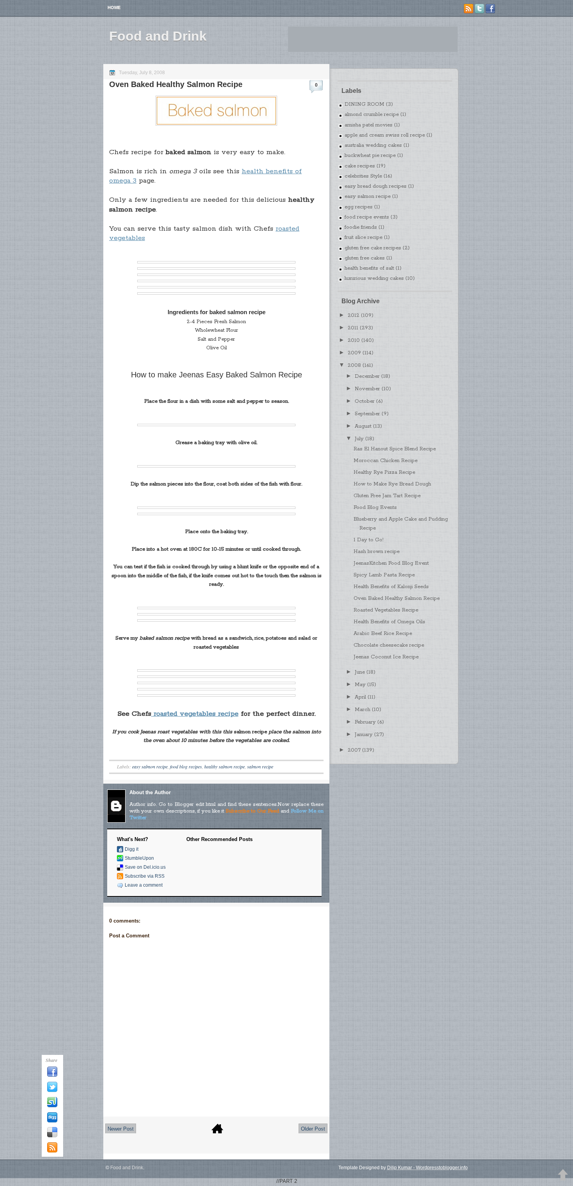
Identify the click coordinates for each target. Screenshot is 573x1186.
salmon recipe (260, 766)
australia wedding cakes (373, 145)
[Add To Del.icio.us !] (52, 1136)
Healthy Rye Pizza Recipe (384, 472)
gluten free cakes (365, 258)
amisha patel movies (369, 125)
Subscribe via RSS (144, 876)
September (367, 414)
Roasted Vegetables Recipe (386, 610)
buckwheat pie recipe (370, 155)
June (360, 672)
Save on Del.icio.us (145, 867)
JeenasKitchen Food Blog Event (391, 563)
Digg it (131, 849)
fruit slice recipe (363, 237)
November (367, 389)
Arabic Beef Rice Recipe (383, 633)
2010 (354, 340)
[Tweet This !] (52, 1091)
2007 (354, 750)
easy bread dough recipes (376, 186)
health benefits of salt (369, 268)
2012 (353, 315)
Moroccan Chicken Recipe (385, 460)
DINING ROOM (364, 104)
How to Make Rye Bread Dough (392, 484)
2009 (354, 353)
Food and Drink (158, 35)
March (362, 709)
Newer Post (121, 1129)
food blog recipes (186, 766)
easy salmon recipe (150, 766)
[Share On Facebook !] (52, 1075)
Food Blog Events (375, 507)
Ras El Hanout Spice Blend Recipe (395, 449)
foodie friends (361, 227)
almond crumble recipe (372, 114)
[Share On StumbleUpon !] (52, 1106)
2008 (354, 365)
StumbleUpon (139, 858)
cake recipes (360, 166)
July (359, 439)
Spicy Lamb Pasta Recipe (384, 575)
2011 (353, 328)
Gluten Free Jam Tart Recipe (387, 496)
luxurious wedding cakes (374, 278)
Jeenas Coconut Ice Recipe (386, 657)
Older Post (313, 1129)
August (363, 426)
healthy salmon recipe (224, 766)
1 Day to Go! (369, 540)
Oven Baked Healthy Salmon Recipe (175, 84)
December (367, 376)
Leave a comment (144, 885)
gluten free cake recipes (373, 248)
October (365, 401)
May (360, 684)
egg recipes (359, 207)
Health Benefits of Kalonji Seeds (391, 586)
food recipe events (367, 217)
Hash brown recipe (377, 551)
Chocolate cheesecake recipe (389, 645)
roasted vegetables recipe (195, 713)
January (364, 734)
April (360, 697)
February (365, 722)
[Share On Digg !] (52, 1121)
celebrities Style (363, 176)
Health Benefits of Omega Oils (389, 622)
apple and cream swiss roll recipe (385, 135)
